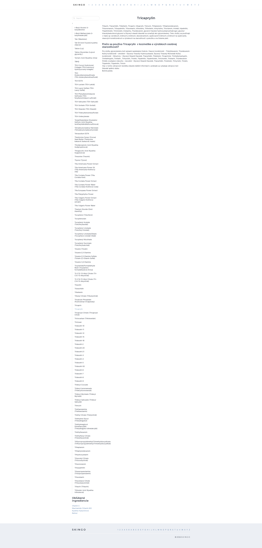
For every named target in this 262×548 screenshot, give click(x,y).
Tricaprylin (79, 309)
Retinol (74, 513)
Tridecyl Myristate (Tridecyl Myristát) (85, 395)
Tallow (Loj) (79, 48)
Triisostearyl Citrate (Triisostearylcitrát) (82, 482)
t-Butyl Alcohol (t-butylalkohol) (82, 29)
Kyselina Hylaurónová (80, 511)
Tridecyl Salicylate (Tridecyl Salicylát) (85, 401)
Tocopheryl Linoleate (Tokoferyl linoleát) (83, 229)
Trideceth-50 (80, 366)
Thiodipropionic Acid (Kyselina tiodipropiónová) (86, 146)
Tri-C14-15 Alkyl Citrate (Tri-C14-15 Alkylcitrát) (86, 280)
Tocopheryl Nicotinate (83, 239)
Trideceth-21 (79, 352)
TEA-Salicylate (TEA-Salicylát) (86, 102)
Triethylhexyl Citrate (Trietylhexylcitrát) (82, 437)
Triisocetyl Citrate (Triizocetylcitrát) (81, 459)
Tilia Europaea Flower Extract (86, 190)
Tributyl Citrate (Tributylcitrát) (86, 296)
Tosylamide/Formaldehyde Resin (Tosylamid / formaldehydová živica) (85, 268)
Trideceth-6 (79, 370)
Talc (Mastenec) (81, 39)
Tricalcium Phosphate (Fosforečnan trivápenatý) (85, 301)
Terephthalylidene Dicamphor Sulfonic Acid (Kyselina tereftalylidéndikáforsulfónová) (87, 122)
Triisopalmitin (80, 468)
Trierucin (78, 406)
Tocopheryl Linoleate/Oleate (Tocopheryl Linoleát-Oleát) (86, 235)
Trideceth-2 (79, 344)
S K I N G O (79, 529)
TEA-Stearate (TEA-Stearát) (85, 109)
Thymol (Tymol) (81, 160)
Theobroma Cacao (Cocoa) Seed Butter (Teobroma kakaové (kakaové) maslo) (85, 139)
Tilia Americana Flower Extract (86, 164)
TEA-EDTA (79, 81)
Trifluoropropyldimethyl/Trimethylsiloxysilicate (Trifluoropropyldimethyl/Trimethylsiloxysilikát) (87, 443)
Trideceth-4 (79, 359)
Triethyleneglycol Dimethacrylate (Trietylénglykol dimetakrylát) (86, 426)
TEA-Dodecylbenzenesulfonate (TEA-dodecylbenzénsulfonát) (86, 75)
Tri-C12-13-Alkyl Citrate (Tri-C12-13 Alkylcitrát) (86, 274)
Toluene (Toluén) (81, 249)
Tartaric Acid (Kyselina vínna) (86, 58)
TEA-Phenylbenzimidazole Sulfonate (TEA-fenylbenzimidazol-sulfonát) (85, 96)
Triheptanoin (79, 447)
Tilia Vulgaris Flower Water (85, 206)
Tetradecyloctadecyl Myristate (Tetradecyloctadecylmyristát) (86, 129)
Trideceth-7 (79, 374)
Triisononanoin (80, 464)
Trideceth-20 (80, 348)
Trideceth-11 (79, 329)
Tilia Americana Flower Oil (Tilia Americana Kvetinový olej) (85, 169)
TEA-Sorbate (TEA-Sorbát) (85, 105)
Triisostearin (79, 477)
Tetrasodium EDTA (82, 134)
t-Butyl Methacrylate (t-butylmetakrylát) (84, 34)
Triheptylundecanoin (82, 451)
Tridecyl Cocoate (81, 385)
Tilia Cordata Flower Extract (86, 181)
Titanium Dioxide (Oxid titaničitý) (83, 210)
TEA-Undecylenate (82, 116)
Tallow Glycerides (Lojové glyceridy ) (85, 53)
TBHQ (77, 62)
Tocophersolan (80, 219)
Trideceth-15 (79, 337)
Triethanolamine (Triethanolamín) (81, 410)
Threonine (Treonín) (82, 156)
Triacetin (78, 285)
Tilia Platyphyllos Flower (84, 194)
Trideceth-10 (79, 326)
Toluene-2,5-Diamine (83, 253)
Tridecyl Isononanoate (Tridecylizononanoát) (83, 389)
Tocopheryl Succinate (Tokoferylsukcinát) (83, 244)
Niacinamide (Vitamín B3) (82, 508)
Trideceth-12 (79, 333)
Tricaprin (78, 305)
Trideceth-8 (79, 377)
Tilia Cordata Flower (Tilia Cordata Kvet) (85, 176)
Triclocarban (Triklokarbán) (85, 318)
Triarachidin (79, 289)
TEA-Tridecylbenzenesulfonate (86, 113)
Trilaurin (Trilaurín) (82, 487)
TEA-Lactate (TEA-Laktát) (85, 84)
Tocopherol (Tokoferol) (84, 215)
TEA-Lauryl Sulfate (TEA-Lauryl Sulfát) (84, 89)
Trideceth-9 (79, 381)
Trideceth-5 (79, 363)
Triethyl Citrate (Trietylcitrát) (86, 415)
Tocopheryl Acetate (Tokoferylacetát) (82, 223)
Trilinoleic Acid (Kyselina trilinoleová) (84, 491)
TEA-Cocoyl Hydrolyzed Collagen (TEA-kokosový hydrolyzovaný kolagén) (84, 67)
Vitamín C (76, 506)
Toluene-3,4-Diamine (83, 262)
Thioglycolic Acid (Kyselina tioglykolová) (85, 152)
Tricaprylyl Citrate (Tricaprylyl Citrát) (86, 314)
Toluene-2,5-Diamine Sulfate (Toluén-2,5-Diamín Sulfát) (86, 257)
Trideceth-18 (79, 340)
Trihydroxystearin (81, 455)
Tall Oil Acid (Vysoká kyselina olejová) (86, 44)
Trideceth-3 (79, 355)
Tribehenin (79, 292)
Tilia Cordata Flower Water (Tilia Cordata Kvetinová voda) (86, 186)
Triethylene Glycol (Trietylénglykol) (82, 420)
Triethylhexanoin (81, 432)
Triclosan (78, 322)
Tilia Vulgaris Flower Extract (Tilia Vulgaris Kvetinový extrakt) (85, 200)
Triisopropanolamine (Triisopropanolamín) (83, 472)
